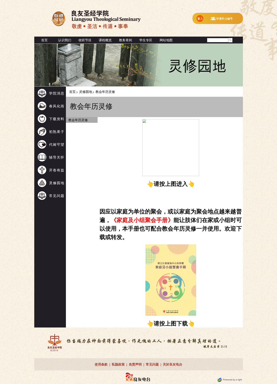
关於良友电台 (172, 364)
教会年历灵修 (78, 119)
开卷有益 (56, 169)
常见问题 (56, 195)
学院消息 (56, 93)
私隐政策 (118, 364)
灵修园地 (56, 182)
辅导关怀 (56, 157)
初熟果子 (56, 131)
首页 (44, 40)
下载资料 (56, 118)
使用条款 (101, 364)
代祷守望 (56, 144)
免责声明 (135, 364)
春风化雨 (56, 105)
